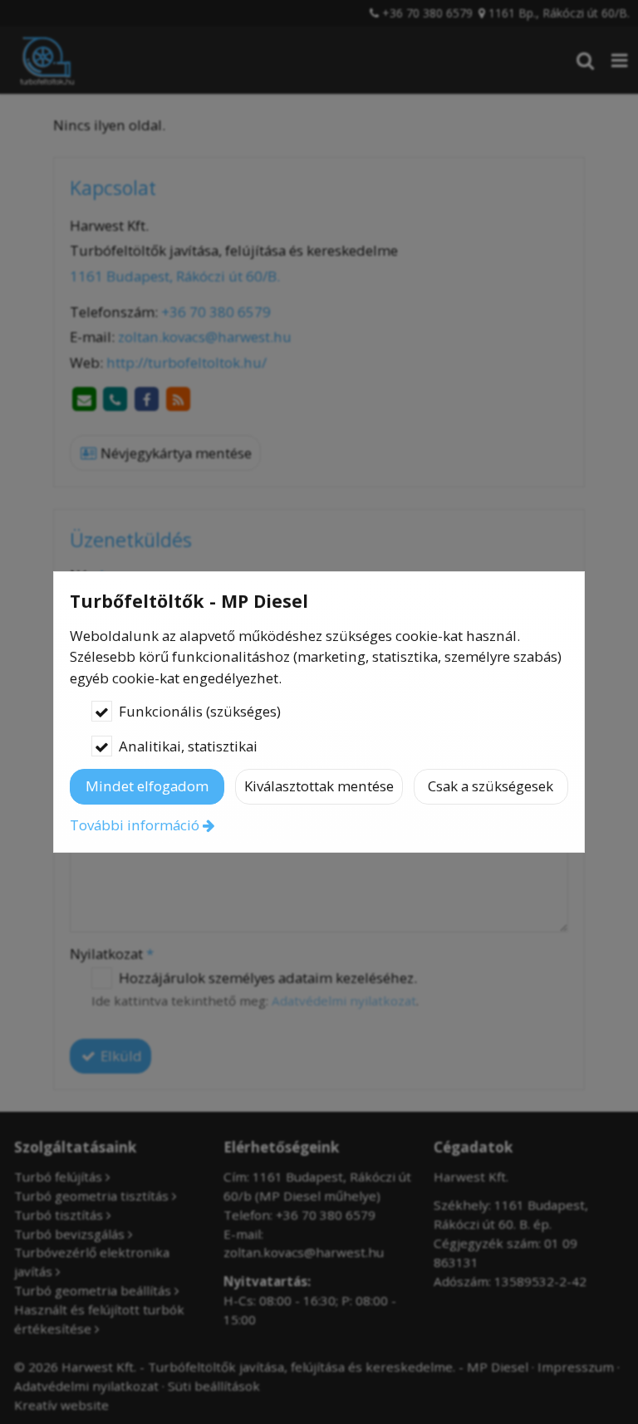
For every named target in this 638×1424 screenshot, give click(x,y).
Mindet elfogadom (147, 785)
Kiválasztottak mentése (319, 785)
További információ (134, 824)
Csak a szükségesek (490, 785)
